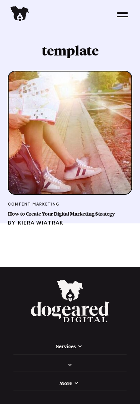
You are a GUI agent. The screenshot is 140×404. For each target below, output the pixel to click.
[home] (19, 14)
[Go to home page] (70, 302)
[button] (122, 15)
